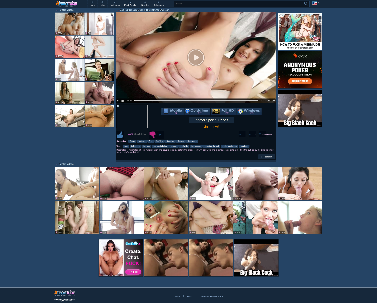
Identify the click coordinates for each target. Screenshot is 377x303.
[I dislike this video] (152, 135)
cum (126, 146)
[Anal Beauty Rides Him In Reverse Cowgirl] (70, 93)
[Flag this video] (160, 135)
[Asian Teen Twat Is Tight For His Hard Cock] (211, 217)
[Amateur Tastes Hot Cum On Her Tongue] (255, 217)
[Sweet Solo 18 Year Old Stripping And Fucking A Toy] (99, 116)
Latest (102, 5)
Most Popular (130, 5)
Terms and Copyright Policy (211, 296)
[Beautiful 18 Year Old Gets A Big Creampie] (77, 217)
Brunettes (170, 141)
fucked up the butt (212, 146)
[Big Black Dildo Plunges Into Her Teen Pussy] (211, 183)
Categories (158, 5)
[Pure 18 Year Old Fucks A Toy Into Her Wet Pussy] (99, 24)
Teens (132, 141)
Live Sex (145, 5)
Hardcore (141, 141)
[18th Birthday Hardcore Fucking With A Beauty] (300, 217)
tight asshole (196, 146)
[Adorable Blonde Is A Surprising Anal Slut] (166, 217)
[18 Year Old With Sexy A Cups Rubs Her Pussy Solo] (122, 217)
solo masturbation (160, 146)
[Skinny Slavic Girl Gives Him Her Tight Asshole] (70, 47)
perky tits (184, 146)
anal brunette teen (229, 146)
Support (190, 296)
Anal (151, 141)
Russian (181, 141)
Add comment (266, 157)
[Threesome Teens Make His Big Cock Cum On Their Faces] (70, 24)
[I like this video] (120, 135)
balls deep (135, 146)
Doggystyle (192, 141)
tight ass (146, 146)
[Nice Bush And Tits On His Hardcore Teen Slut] (70, 116)
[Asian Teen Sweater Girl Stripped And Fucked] (166, 183)
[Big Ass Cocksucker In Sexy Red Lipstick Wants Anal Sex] (122, 183)
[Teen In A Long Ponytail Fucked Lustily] (99, 70)
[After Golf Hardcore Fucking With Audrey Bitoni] (300, 183)
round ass (244, 146)
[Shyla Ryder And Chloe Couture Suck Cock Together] (70, 70)
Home (92, 5)
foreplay (174, 146)
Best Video (115, 5)
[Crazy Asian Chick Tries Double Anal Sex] (99, 93)
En (319, 3)
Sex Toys (159, 141)
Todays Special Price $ (211, 120)
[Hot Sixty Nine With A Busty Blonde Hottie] (99, 47)
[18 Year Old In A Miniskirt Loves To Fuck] (77, 183)
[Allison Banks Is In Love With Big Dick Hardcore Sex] (255, 183)
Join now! (211, 127)
